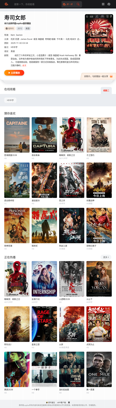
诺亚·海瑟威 (38, 39)
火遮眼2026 (64, 299)
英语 (13, 51)
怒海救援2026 (10, 155)
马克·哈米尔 (71, 39)
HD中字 (10, 100)
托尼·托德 (15, 39)
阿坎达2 (7, 344)
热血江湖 (63, 245)
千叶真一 (61, 39)
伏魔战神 (90, 200)
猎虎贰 (35, 245)
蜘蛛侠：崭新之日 (67, 155)
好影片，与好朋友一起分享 (96, 76)
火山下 (89, 299)
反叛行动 (36, 299)
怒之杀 (62, 200)
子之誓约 (90, 155)
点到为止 (90, 344)
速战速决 (36, 200)
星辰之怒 (36, 344)
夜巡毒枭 (36, 155)
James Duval (26, 39)
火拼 (61, 344)
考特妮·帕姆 (50, 39)
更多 (105, 257)
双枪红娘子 (91, 245)
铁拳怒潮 (8, 245)
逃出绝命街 (9, 200)
